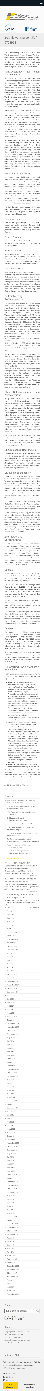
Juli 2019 (10, 1199)
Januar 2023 (11, 1062)
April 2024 (11, 1009)
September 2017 (13, 1276)
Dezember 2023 (13, 1023)
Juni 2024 (10, 1002)
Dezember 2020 (13, 1139)
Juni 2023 (10, 1045)
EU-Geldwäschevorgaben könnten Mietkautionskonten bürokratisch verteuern (23, 840)
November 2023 (13, 1027)
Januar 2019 (11, 1220)
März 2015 (11, 1291)
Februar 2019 (12, 1217)
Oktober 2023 (12, 1031)
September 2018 (13, 1234)
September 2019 (13, 1192)
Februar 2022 (12, 1101)
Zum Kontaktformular (12, 1343)
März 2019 (11, 1213)
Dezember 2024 (13, 981)
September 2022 (13, 1076)
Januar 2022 (11, 1104)
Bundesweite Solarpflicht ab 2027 (19, 824)
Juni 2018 (10, 1245)
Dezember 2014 (13, 1294)
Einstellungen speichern (29, 1385)
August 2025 (11, 953)
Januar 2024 (11, 1020)
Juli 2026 (10, 915)
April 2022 (11, 1094)
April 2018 (11, 1252)
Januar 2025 (11, 978)
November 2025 (13, 943)
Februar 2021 (12, 1132)
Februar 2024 (12, 1016)
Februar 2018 (12, 1259)
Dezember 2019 (13, 1182)
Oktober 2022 (12, 1073)
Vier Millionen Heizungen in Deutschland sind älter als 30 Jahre (22, 801)
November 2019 (13, 1185)
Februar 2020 (12, 1175)
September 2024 (13, 992)
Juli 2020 (10, 1157)
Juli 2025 (10, 957)
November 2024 (13, 985)
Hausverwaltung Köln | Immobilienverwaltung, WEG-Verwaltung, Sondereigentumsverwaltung (22, 15)
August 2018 (11, 1238)
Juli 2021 (10, 1115)
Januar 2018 (11, 1262)
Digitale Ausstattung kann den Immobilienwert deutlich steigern (19, 852)
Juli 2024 (10, 999)
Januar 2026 (11, 936)
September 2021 (13, 1108)
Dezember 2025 (13, 939)
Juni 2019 (10, 1203)
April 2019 (11, 1210)
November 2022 (13, 1069)
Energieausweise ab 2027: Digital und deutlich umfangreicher (21, 828)
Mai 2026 (10, 922)
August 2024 (11, 995)
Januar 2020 (11, 1178)
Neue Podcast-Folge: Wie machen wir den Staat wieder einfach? (22, 846)
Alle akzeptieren (10, 1385)
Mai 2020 (10, 1164)
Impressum (20, 1368)
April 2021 (11, 1125)
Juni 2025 (10, 960)
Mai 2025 (10, 964)
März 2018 (11, 1255)
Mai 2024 (10, 1006)
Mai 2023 (10, 1048)
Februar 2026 (12, 932)
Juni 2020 (10, 1161)
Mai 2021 (10, 1122)
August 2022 (11, 1080)
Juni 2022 (10, 1087)
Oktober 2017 (12, 1273)
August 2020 (11, 1154)
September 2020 (13, 1150)
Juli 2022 (10, 1083)
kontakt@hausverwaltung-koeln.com (17, 1340)
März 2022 (11, 1097)
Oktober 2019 (12, 1189)
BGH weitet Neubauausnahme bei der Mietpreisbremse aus (21, 807)
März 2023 (11, 1055)
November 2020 (13, 1143)
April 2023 (11, 1052)
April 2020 (11, 1168)
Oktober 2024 (12, 988)
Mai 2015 (10, 1287)
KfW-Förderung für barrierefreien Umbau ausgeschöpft (22, 813)
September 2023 (13, 1034)
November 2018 (13, 1227)
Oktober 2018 (12, 1231)
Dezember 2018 (13, 1224)
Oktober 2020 (12, 1146)
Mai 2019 (10, 1206)
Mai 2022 (10, 1090)
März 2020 (11, 1171)
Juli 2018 (10, 1241)
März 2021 (11, 1129)
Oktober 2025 (12, 946)
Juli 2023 (10, 1041)
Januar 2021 (11, 1136)
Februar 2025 (12, 974)
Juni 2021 (10, 1118)
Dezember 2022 (13, 1066)
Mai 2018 (10, 1248)
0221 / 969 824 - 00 (15, 1334)
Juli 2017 (10, 1284)
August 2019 (11, 1196)
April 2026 (11, 925)
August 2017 (11, 1280)
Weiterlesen (9, 1368)
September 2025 (13, 950)
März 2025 (11, 971)
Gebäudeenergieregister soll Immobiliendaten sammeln (17, 819)
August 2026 (11, 911)
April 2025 (11, 967)
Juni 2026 (10, 918)
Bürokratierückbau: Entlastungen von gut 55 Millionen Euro (22, 834)
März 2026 (11, 929)
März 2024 (11, 1013)
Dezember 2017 (13, 1266)
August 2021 (11, 1111)
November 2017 (13, 1269)
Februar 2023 (12, 1059)
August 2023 (11, 1038)
